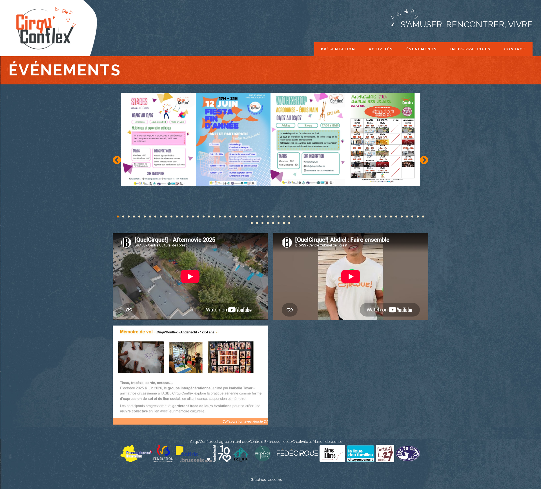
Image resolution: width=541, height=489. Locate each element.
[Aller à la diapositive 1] (118, 216)
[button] (117, 160)
